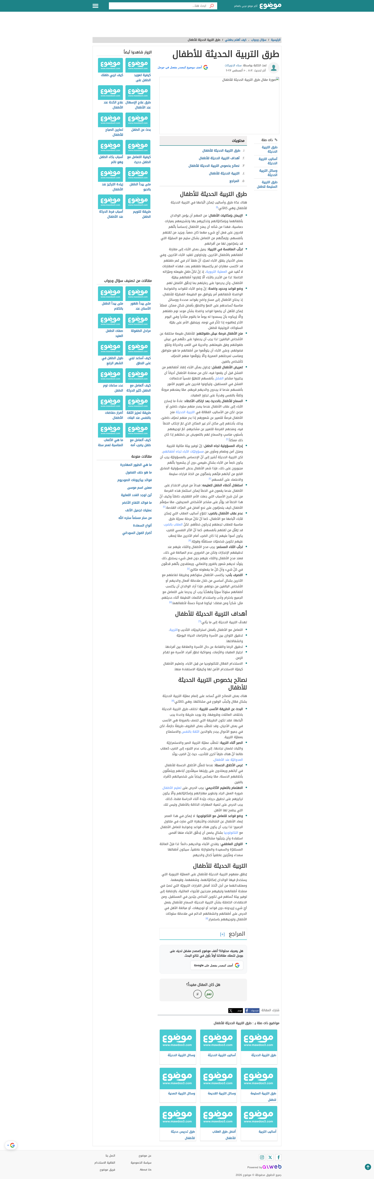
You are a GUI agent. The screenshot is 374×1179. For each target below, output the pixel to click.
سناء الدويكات (233, 65)
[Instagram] (262, 1157)
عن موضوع (145, 1155)
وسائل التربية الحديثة (268, 173)
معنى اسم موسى (139, 488)
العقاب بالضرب (173, 524)
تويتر (240, 1011)
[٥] (170, 602)
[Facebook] (278, 1157)
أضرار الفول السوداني (137, 533)
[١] (217, 207)
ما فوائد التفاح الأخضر (137, 503)
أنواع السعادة (142, 525)
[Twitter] (270, 1157)
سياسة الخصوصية (141, 1162)
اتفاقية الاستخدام (104, 1162)
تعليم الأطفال (171, 788)
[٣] (190, 540)
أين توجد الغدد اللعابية (136, 495)
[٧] (173, 701)
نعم (209, 994)
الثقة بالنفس (190, 732)
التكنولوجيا (231, 833)
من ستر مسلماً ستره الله (135, 518)
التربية (173, 630)
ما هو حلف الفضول (139, 472)
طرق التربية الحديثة (269, 149)
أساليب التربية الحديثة (268, 161)
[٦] (199, 621)
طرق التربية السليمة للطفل (267, 184)
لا (197, 994)
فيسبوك (254, 1011)
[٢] (227, 439)
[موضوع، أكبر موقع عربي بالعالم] (270, 5)
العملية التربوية (216, 272)
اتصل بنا (110, 1155)
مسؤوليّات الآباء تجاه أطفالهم (183, 451)
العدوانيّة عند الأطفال (228, 760)
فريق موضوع (107, 1169)
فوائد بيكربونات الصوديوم (134, 480)
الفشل (219, 378)
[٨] (207, 918)
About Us (145, 1169)
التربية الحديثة (185, 412)
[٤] (188, 568)
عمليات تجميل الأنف (138, 510)
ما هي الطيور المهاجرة (136, 465)
